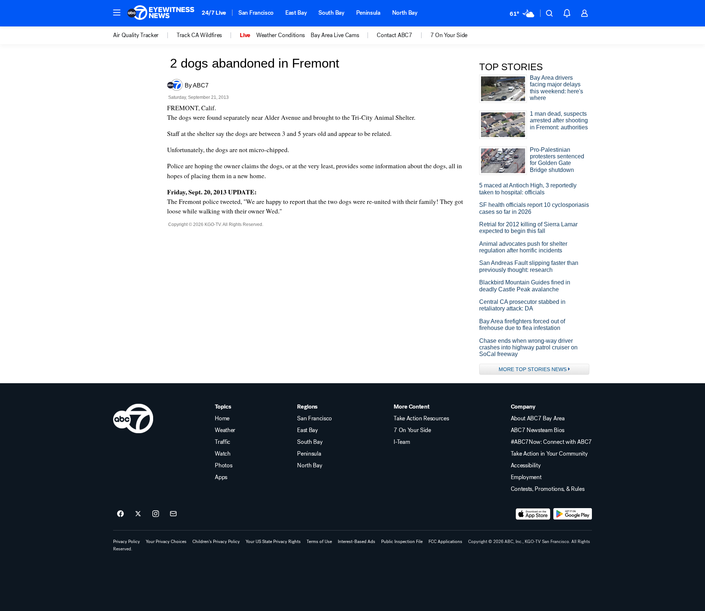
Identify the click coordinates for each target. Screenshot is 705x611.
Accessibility (526, 465)
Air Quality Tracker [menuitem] (136, 35)
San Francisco (256, 13)
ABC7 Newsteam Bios (537, 430)
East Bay (296, 13)
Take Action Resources (421, 418)
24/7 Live (214, 13)
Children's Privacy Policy (216, 541)
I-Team (402, 442)
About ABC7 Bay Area (538, 418)
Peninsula (368, 13)
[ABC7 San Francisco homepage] (160, 13)
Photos (223, 465)
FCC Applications (445, 541)
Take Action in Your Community (549, 454)
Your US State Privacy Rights (273, 541)
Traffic (222, 442)
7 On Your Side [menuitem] (449, 35)
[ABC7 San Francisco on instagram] (155, 514)
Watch (222, 454)
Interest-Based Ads (356, 541)
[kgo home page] (133, 418)
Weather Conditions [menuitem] (280, 35)
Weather (225, 430)
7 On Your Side (412, 430)
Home (222, 418)
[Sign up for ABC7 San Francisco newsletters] (173, 514)
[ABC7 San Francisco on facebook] (120, 514)
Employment (526, 477)
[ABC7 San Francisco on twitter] (138, 514)
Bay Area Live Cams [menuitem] (335, 35)
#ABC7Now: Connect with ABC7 (551, 442)
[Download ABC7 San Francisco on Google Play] (572, 514)
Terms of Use (319, 541)
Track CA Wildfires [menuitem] (199, 35)
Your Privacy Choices (166, 541)
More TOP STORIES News (533, 369)
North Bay (404, 13)
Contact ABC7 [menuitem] (394, 35)
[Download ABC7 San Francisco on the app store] (533, 514)
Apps (221, 477)
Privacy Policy (126, 541)
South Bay (331, 13)
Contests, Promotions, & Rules (548, 489)
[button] (116, 12)
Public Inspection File (402, 541)
